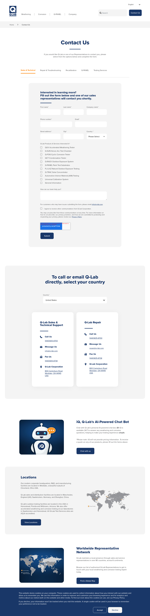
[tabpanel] (75, 165)
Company (73, 14)
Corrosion (42, 14)
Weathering (26, 14)
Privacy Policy (77, 217)
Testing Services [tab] (100, 70)
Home (12, 25)
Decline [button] (115, 610)
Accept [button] (100, 610)
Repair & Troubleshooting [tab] (50, 70)
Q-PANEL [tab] (85, 70)
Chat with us (85, 451)
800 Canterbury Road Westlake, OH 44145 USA (54, 373)
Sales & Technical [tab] (28, 70)
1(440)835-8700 (51, 340)
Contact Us (135, 12)
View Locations (31, 522)
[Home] (13, 13)
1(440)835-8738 (51, 361)
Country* (46, 295)
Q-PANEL (57, 14)
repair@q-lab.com (96, 348)
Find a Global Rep (87, 581)
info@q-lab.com (97, 204)
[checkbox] (73, 165)
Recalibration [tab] (71, 70)
